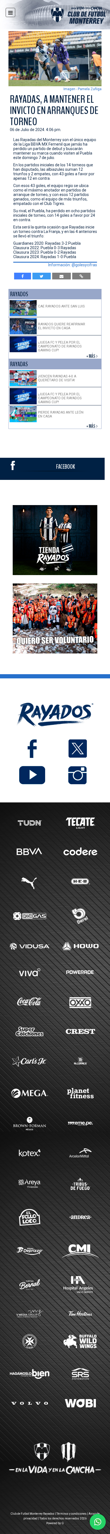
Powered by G (55, 1523)
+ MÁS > (92, 356)
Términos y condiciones (71, 1513)
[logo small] (68, 16)
